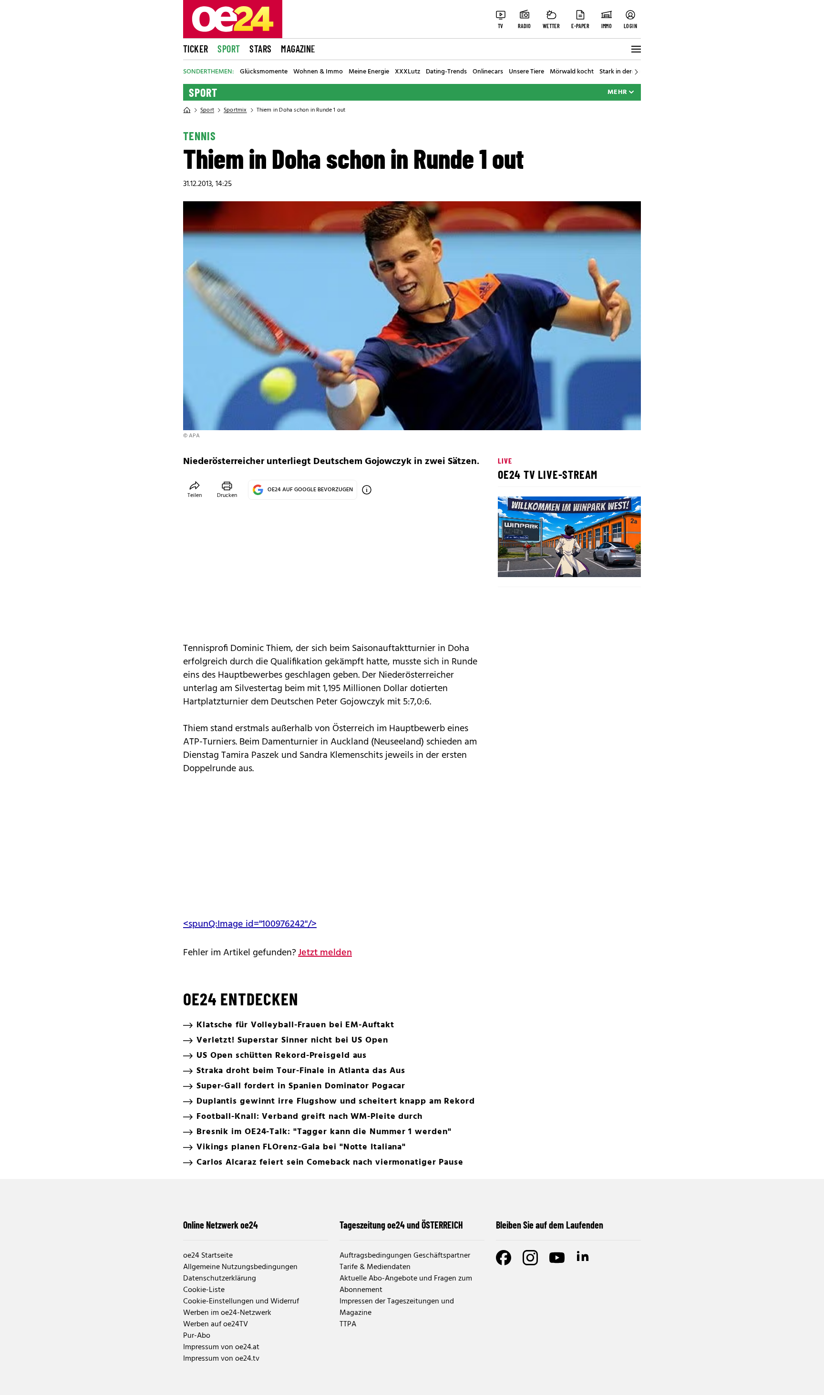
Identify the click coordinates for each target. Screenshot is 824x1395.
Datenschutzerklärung (219, 1278)
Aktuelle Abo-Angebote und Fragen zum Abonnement (406, 1284)
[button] (513, 561)
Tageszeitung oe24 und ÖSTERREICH (401, 1224)
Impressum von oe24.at (221, 1347)
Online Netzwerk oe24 (220, 1224)
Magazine (298, 48)
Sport (228, 48)
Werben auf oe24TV (215, 1324)
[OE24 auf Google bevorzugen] (366, 490)
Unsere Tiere (526, 72)
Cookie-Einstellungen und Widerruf (241, 1301)
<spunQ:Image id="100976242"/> (250, 924)
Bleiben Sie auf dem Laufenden (549, 1224)
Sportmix (235, 110)
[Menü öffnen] (635, 49)
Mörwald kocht (572, 72)
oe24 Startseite (208, 1256)
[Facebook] (503, 1257)
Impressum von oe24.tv (221, 1359)
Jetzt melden (325, 953)
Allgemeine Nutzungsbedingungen (240, 1267)
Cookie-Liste (204, 1290)
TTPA (348, 1324)
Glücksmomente (264, 72)
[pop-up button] (610, 561)
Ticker (195, 48)
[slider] (545, 562)
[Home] (187, 110)
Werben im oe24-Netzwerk (227, 1313)
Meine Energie (369, 72)
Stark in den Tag (622, 72)
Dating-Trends (446, 72)
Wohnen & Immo (318, 72)
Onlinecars (488, 72)
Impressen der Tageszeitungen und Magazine (397, 1307)
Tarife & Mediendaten (375, 1267)
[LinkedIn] (583, 1257)
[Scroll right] (636, 72)
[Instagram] (530, 1257)
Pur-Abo (196, 1336)
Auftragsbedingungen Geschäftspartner (405, 1256)
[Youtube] (557, 1257)
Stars (260, 48)
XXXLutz (407, 72)
